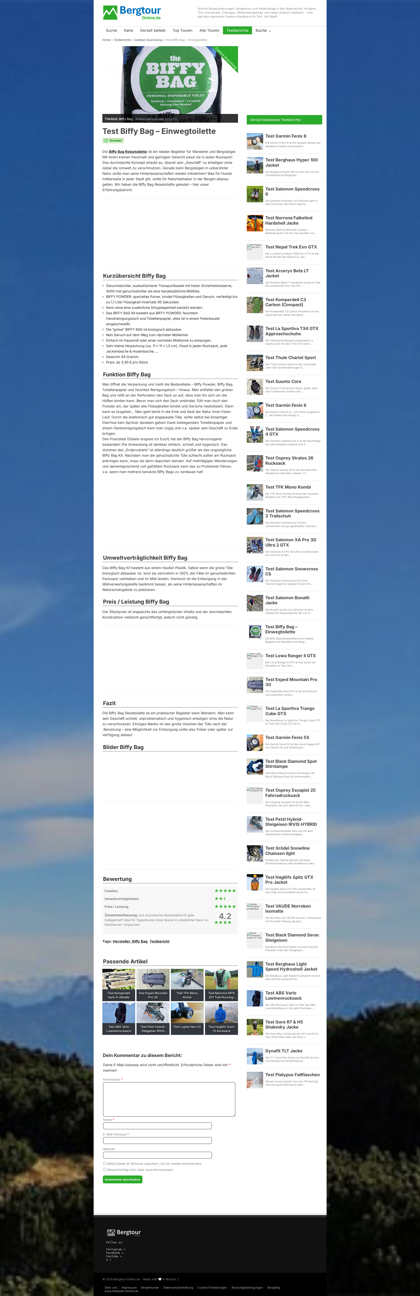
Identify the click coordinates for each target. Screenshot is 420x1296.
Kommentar (113, 1079)
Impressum (129, 1287)
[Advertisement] (170, 232)
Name (108, 1119)
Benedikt (171, 119)
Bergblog (274, 1287)
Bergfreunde (150, 1287)
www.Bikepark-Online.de (121, 1291)
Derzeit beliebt (153, 30)
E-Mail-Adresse (116, 1134)
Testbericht (160, 941)
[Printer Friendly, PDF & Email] (113, 142)
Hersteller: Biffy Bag (130, 941)
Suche (111, 30)
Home (106, 40)
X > (108, 1259)
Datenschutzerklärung (178, 1287)
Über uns (111, 1287)
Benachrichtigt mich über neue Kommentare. (139, 1170)
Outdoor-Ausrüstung (148, 40)
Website (109, 1149)
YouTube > (114, 1256)
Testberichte (237, 30)
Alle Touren (209, 30)
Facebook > (115, 1252)
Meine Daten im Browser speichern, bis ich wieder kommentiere (153, 1163)
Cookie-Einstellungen (212, 1287)
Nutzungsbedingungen (247, 1287)
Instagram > (115, 1249)
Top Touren (182, 30)
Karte (128, 30)
